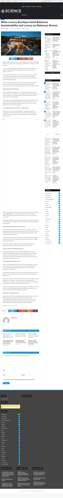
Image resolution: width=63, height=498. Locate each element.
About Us (3, 1)
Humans (47, 201)
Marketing (48, 239)
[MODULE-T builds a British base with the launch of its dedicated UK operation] (33, 336)
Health (23, 6)
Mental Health (48, 207)
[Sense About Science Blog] (11, 11)
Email (4, 375)
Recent (47, 134)
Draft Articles (48, 197)
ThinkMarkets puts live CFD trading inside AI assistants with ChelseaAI (21, 341)
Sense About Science (39, 490)
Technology (38, 6)
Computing (48, 195)
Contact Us (14, 1)
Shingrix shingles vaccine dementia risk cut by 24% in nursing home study (56, 114)
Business (2, 19)
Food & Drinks (48, 241)
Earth (47, 217)
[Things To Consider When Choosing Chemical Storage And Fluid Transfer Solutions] (48, 65)
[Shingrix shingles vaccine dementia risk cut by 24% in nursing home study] (48, 115)
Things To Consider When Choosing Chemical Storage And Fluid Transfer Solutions (56, 64)
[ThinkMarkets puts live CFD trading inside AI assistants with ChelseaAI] (21, 336)
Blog (46, 209)
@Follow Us (4, 402)
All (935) (52, 72)
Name (4, 370)
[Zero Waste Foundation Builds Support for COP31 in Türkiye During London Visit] (48, 54)
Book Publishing (49, 243)
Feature (47, 213)
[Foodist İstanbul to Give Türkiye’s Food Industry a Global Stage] (48, 40)
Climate (47, 221)
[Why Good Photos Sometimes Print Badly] (48, 46)
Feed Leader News (4, 398)
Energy (33, 6)
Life (46, 223)
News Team (5, 28)
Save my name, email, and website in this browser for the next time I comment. (19, 379)
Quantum (47, 235)
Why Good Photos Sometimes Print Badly (56, 45)
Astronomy (48, 231)
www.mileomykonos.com (12, 305)
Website (23, 375)
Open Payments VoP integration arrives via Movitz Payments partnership (56, 86)
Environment (28, 6)
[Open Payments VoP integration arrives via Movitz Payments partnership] (48, 86)
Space (47, 229)
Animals (47, 225)
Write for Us (8, 1)
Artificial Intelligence (50, 199)
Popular (57, 134)
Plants (47, 227)
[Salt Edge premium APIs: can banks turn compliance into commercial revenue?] (48, 123)
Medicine (47, 205)
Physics (47, 233)
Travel (47, 237)
